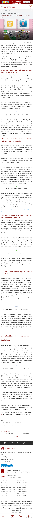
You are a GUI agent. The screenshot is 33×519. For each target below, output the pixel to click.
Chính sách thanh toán (23, 483)
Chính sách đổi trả (21, 487)
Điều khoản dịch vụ (22, 493)
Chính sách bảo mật (22, 491)
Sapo (20, 512)
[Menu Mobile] (2, 7)
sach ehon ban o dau (8, 426)
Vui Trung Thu (4, 496)
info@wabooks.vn (9, 457)
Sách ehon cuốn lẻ (5, 485)
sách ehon (18, 422)
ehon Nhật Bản (6, 422)
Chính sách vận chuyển (23, 485)
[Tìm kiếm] (30, 10)
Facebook (7, 442)
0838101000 (10, 459)
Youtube (20, 442)
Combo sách (4, 493)
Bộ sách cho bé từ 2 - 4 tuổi (8, 491)
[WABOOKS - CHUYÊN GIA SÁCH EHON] (9, 7)
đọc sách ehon (23, 426)
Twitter (14, 442)
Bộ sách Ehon (4, 483)
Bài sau (16, 436)
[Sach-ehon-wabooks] (16, 2)
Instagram (26, 442)
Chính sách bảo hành (22, 489)
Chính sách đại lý (21, 496)
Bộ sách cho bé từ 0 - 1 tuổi (8, 487)
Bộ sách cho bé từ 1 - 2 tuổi (8, 489)
